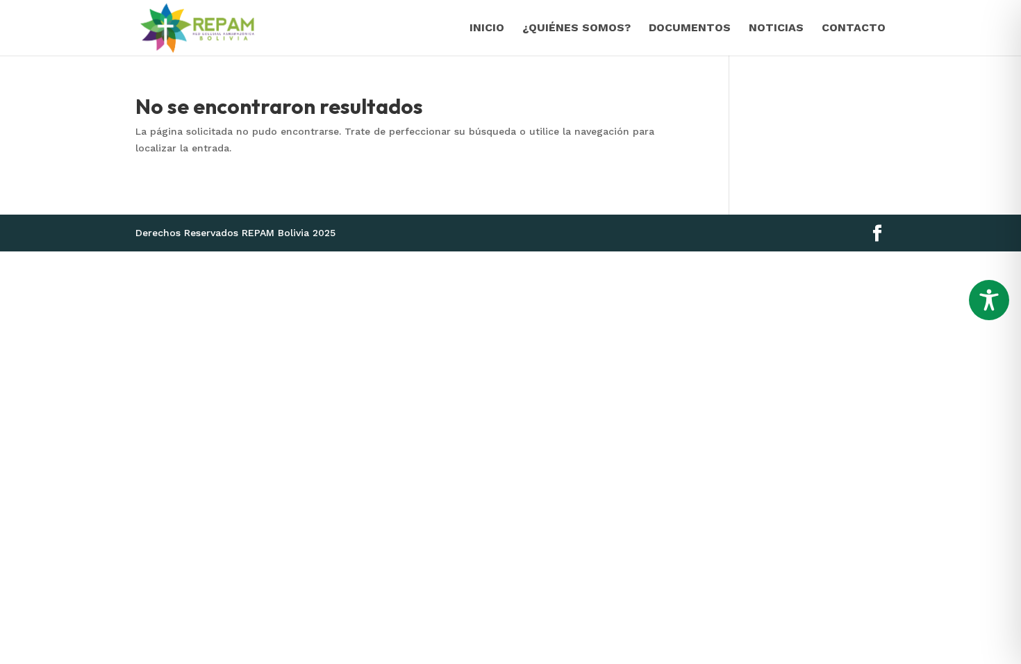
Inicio (487, 28)
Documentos (690, 28)
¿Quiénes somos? (576, 28)
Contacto (854, 28)
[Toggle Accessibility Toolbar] (989, 300)
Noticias (776, 28)
